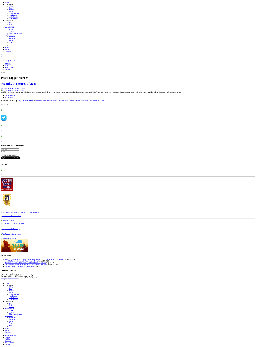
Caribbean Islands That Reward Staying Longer (20, 266)
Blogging (12, 38)
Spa (10, 46)
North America (13, 17)
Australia (11, 10)
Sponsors (8, 65)
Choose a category (6, 274)
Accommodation (10, 28)
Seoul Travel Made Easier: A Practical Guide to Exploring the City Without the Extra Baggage (34, 259)
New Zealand (13, 15)
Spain (10, 24)
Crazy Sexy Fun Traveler (25, 101)
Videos (7, 49)
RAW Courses (9, 67)
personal (77, 101)
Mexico (11, 26)
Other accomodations (15, 33)
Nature (11, 40)
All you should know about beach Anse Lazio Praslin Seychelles (25, 263)
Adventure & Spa (10, 60)
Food (10, 42)
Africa (11, 6)
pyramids (96, 101)
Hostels (11, 31)
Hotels (11, 29)
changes (49, 101)
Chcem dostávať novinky (9, 155)
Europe (11, 11)
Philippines (84, 101)
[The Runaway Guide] (8, 238)
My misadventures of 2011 (18, 83)
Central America (14, 13)
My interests (8, 35)
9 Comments (9, 97)
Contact (7, 69)
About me (8, 51)
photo (90, 101)
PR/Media (8, 64)
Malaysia (55, 101)
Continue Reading (10, 95)
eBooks (7, 62)
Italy (10, 22)
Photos (7, 47)
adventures (38, 101)
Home (7, 2)
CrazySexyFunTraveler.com (9, 278)
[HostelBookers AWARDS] (1, 170)
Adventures (12, 37)
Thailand (102, 101)
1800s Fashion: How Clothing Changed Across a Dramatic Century (26, 264)
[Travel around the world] (10, 229)
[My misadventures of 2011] (128, 89)
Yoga (10, 44)
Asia (10, 8)
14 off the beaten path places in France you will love (21, 261)
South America (13, 19)
